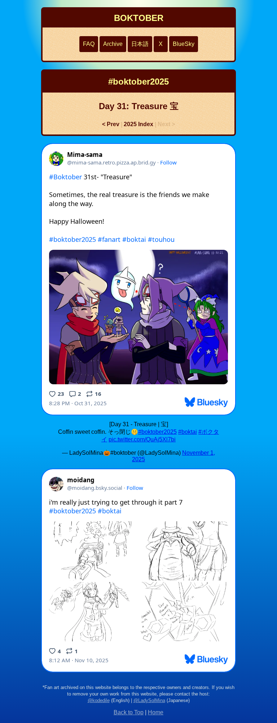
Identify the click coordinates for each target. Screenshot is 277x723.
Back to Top (129, 712)
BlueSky (183, 44)
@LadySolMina (149, 700)
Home (155, 712)
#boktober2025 (157, 432)
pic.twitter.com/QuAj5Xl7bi (142, 439)
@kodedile (99, 700)
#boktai (187, 432)
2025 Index (138, 124)
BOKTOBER (138, 18)
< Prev (110, 124)
